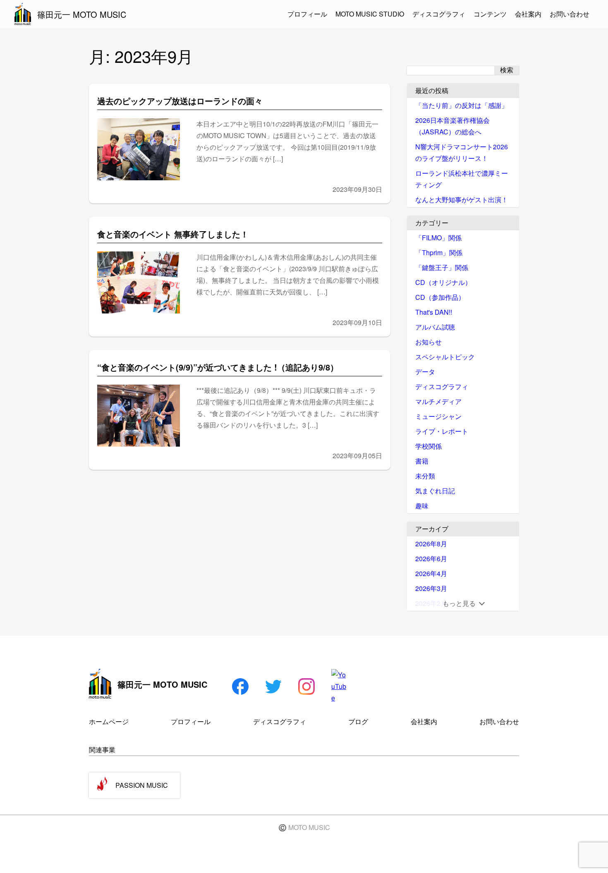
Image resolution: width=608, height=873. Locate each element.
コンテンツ (490, 14)
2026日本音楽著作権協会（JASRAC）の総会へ (452, 125)
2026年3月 (431, 588)
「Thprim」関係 (438, 252)
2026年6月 (431, 558)
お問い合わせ (569, 14)
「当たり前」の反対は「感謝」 (461, 105)
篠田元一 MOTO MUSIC (81, 14)
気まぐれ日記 (435, 490)
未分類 (425, 476)
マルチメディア (438, 401)
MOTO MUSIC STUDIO (369, 14)
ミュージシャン (438, 416)
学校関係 (428, 446)
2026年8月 (431, 543)
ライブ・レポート (441, 431)
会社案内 (528, 14)
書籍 (421, 461)
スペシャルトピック (445, 356)
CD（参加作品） (440, 297)
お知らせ (428, 342)
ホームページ (109, 721)
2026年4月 (431, 573)
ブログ (358, 721)
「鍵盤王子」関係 (441, 267)
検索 (506, 70)
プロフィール (307, 14)
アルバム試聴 (435, 327)
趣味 (421, 505)
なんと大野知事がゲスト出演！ (461, 199)
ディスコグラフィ (438, 14)
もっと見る (459, 603)
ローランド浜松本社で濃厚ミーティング (461, 178)
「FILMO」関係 (438, 237)
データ (425, 371)
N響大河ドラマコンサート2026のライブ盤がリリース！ (461, 152)
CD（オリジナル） (443, 282)
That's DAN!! (433, 312)
